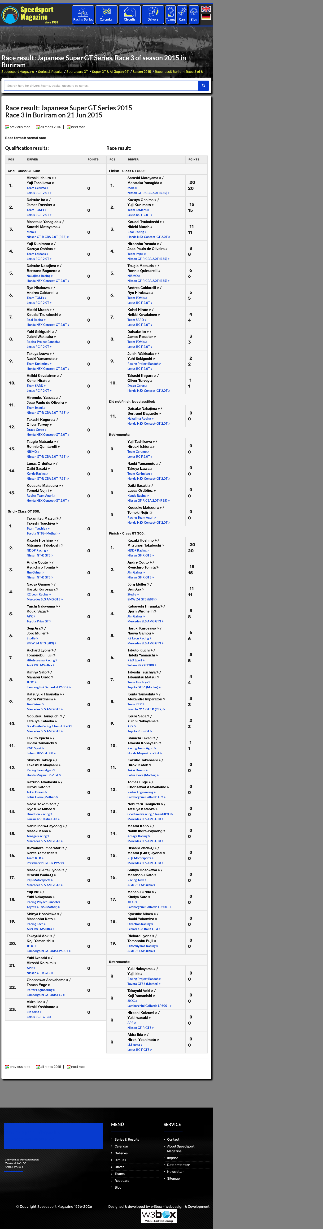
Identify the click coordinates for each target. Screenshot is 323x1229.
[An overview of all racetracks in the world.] (129, 12)
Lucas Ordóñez (40, 463)
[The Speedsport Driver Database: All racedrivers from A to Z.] (153, 12)
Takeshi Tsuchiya (41, 523)
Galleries (121, 1153)
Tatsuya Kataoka (41, 721)
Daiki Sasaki (37, 468)
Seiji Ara (34, 628)
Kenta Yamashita (41, 853)
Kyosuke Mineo (40, 809)
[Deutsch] (207, 17)
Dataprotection (178, 1165)
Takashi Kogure (40, 420)
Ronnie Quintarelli (42, 446)
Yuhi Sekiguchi (39, 332)
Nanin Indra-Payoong (45, 826)
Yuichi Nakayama (41, 606)
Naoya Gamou (39, 584)
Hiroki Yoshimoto (41, 1007)
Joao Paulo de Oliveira (46, 403)
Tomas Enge (37, 985)
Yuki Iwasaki (37, 958)
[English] (207, 9)
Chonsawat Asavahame (46, 980)
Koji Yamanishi (39, 941)
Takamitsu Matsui (42, 518)
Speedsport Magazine (17, 72)
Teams (170, 19)
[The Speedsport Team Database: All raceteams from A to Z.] (171, 12)
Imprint (172, 1158)
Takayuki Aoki (38, 936)
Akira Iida (35, 1002)
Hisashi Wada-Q (40, 875)
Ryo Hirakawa (39, 288)
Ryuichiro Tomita (41, 567)
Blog (194, 19)
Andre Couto (38, 562)
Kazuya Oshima (40, 249)
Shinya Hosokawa (42, 914)
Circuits (129, 19)
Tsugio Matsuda (40, 442)
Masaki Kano (38, 831)
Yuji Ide (33, 892)
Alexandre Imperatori (44, 848)
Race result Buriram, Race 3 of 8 (179, 72)
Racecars (122, 1181)
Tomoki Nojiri (38, 490)
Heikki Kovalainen (42, 376)
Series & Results (50, 72)
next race (78, 127)
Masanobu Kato (40, 919)
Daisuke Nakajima (42, 266)
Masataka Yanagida (43, 222)
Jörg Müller (37, 633)
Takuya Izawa (38, 354)
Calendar (106, 19)
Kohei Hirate (37, 381)
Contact (173, 1140)
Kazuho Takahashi (42, 782)
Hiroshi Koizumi (40, 963)
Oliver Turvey (38, 425)
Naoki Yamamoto (41, 359)
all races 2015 (50, 127)
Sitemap (173, 1179)
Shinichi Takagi (40, 760)
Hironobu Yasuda (41, 398)
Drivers (153, 19)
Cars (182, 19)
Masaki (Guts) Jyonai (44, 870)
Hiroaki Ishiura (39, 178)
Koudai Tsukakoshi (43, 315)
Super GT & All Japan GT (110, 72)
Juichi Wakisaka (40, 337)
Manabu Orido (39, 677)
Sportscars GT (77, 72)
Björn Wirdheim (40, 699)
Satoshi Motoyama (42, 227)
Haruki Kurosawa (41, 589)
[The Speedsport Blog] (193, 12)
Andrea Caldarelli (41, 293)
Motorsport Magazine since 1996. (30, 1139)
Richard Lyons (39, 650)
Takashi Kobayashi (43, 765)
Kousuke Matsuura (43, 485)
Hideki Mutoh (38, 310)
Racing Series (83, 19)
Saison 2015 (142, 72)
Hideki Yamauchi (41, 743)
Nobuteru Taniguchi (43, 716)
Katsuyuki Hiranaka (43, 694)
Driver (119, 1167)
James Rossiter (40, 205)
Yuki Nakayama (40, 897)
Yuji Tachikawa (39, 183)
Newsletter (175, 1172)
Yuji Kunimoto (39, 244)
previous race (19, 127)
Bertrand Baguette (42, 271)
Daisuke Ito (36, 200)
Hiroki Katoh (37, 787)
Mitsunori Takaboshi (44, 545)
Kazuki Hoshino (40, 540)
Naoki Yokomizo (40, 804)
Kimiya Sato (37, 672)
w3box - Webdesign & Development (180, 1206)
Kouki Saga (37, 611)
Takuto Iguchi (38, 738)
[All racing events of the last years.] (106, 12)
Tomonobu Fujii (40, 655)
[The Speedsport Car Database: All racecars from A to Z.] (182, 12)
